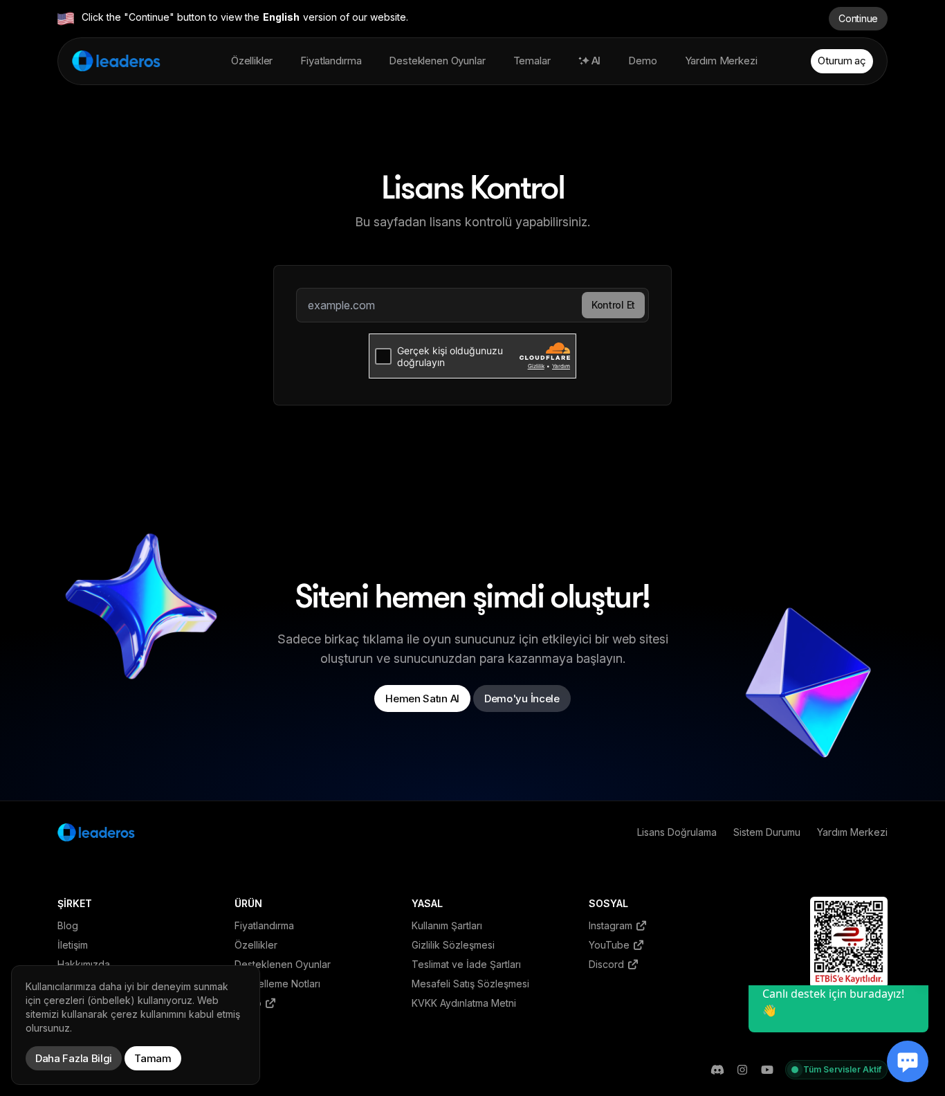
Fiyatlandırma (330, 60)
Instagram (612, 925)
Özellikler (252, 60)
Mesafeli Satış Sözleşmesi (470, 983)
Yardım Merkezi (721, 60)
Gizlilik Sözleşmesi (453, 945)
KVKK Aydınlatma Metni (464, 1003)
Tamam (153, 1058)
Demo (642, 60)
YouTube (610, 945)
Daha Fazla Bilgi (73, 1058)
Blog (67, 925)
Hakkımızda (83, 964)
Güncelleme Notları (277, 983)
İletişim (72, 945)
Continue (858, 18)
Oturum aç (842, 60)
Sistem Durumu (766, 832)
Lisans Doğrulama (677, 832)
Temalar (532, 60)
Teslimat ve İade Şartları (466, 964)
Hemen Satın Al (422, 698)
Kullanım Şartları (447, 925)
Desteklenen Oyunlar (437, 60)
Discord (608, 964)
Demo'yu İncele (522, 698)
